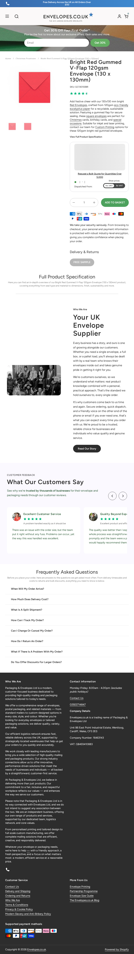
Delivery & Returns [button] (84, 252)
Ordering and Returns (17, 895)
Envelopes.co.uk (36, 949)
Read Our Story (87, 448)
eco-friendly (121, 105)
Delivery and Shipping (17, 891)
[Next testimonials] (123, 496)
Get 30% (100, 42)
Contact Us (76, 698)
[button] (16, 16)
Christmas (76, 119)
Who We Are (12, 900)
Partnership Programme (84, 891)
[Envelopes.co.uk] (67, 17)
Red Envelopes (78, 105)
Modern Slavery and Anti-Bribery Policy (28, 913)
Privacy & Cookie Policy (19, 909)
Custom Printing (104, 127)
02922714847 (78, 704)
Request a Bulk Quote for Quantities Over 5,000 (100, 175)
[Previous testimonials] (112, 496)
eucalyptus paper (80, 108)
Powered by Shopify (117, 949)
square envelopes (96, 116)
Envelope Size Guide (82, 895)
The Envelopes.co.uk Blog (84, 900)
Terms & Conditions (16, 904)
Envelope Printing (80, 886)
